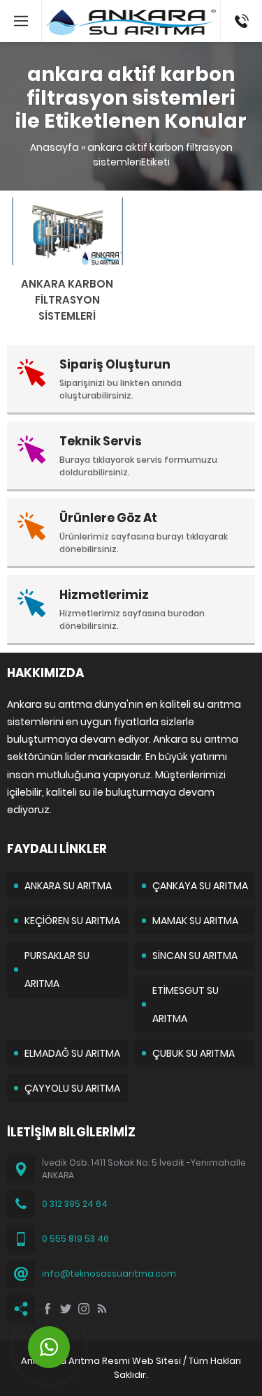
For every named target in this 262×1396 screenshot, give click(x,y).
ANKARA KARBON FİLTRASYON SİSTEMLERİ (67, 299)
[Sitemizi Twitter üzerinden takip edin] (65, 1308)
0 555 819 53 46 (75, 1239)
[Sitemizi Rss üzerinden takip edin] (102, 1308)
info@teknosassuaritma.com (109, 1273)
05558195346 (241, 7)
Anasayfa (54, 147)
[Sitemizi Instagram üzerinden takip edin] (83, 1308)
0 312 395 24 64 (75, 1204)
